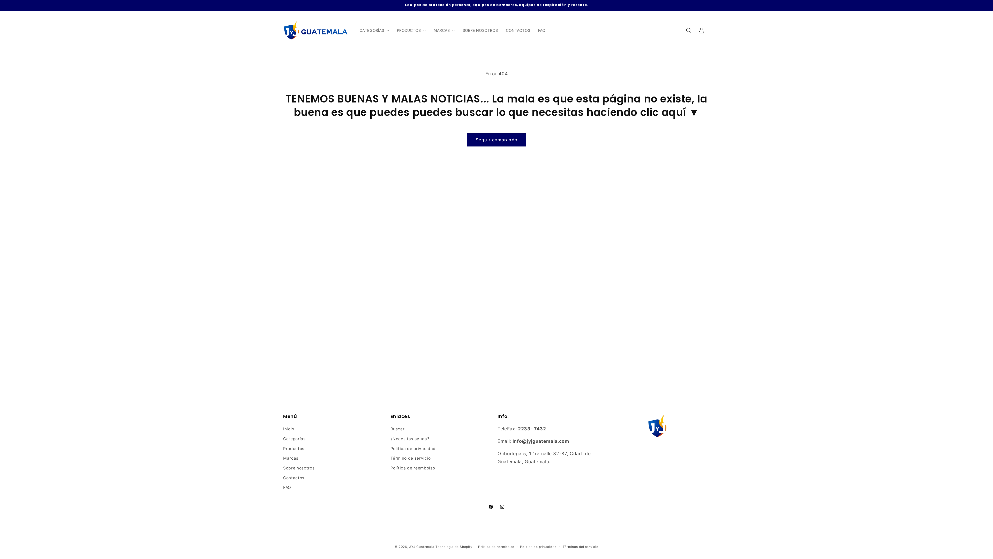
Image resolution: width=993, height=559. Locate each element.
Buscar (397, 428)
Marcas (290, 458)
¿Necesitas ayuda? (410, 438)
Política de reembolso (412, 468)
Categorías (294, 438)
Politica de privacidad (413, 448)
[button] (688, 30)
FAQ (287, 487)
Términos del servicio (580, 547)
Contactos (293, 477)
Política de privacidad (538, 547)
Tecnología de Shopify (453, 547)
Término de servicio (410, 458)
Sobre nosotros (298, 468)
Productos (293, 448)
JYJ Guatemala (421, 547)
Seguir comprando (496, 139)
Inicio (288, 428)
